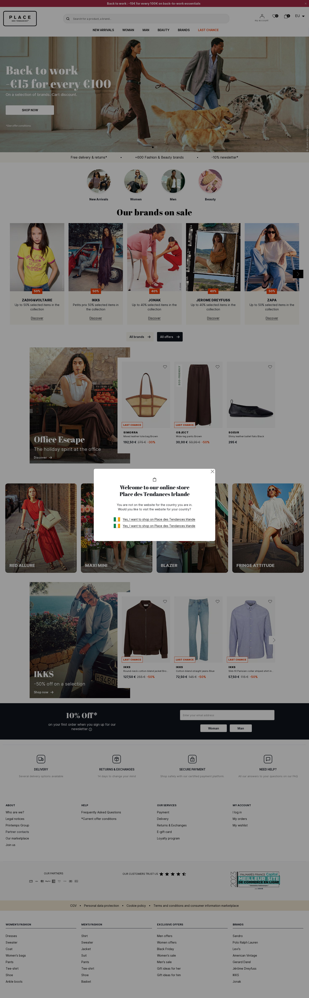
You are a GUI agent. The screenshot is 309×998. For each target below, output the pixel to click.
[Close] (212, 471)
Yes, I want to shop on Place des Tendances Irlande (159, 519)
